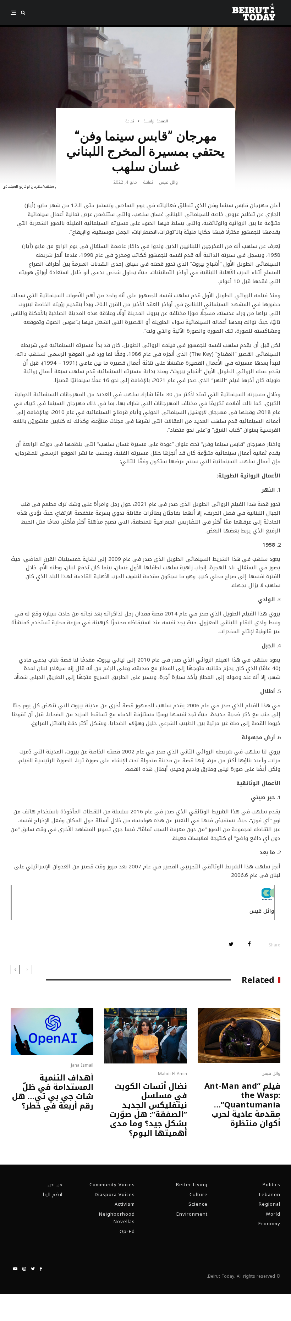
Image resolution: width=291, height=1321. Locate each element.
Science (198, 1204)
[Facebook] (41, 1269)
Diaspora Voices (115, 1194)
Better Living (192, 1184)
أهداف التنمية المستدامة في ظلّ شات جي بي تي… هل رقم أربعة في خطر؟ (52, 1092)
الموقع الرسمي (66, 354)
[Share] (249, 944)
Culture (199, 1194)
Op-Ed (127, 1231)
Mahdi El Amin (172, 1074)
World (273, 1214)
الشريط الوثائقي (209, 812)
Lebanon (269, 1194)
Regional (269, 1204)
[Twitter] (32, 1269)
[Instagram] (24, 1269)
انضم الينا (52, 1194)
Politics (271, 1184)
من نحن (55, 1184)
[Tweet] (231, 944)
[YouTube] (15, 1269)
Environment (192, 1214)
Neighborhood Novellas (117, 1218)
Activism (125, 1204)
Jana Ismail (82, 1065)
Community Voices (112, 1184)
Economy (269, 1223)
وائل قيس (168, 182)
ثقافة (148, 182)
